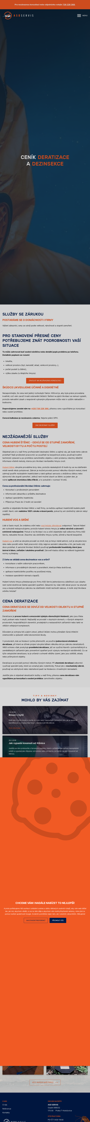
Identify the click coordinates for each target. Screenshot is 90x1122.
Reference (6, 1109)
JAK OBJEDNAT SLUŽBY (45, 425)
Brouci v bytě (16, 715)
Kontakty (6, 1112)
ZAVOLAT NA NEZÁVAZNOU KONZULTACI (45, 381)
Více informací (15, 728)
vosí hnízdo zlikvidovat (51, 525)
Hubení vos (7, 541)
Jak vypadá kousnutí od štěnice (27, 743)
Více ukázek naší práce (43, 1082)
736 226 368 (69, 4)
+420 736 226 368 (40, 408)
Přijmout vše (58, 920)
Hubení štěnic (8, 467)
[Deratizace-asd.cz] (17, 15)
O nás (4, 1105)
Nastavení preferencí (35, 920)
